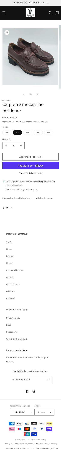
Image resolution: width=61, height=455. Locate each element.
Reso (8, 324)
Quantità (6, 139)
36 (8, 133)
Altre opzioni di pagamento (30, 173)
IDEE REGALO (13, 284)
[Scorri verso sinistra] (23, 94)
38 (29, 133)
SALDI (9, 242)
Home (9, 249)
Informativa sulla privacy (46, 444)
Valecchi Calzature (29, 440)
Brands (9, 277)
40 (50, 133)
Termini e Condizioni (16, 339)
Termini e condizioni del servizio (19, 448)
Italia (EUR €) (19, 412)
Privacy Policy (13, 317)
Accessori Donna (14, 270)
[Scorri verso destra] (37, 94)
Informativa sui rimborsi (23, 444)
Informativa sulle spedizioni (46, 448)
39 (40, 133)
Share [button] (9, 207)
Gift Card (10, 291)
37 (17, 132)
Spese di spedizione (22, 122)
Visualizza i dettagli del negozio (21, 189)
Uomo (9, 263)
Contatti (10, 298)
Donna (9, 256)
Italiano (41, 412)
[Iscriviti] (48, 379)
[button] (3, 12)
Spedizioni (11, 331)
